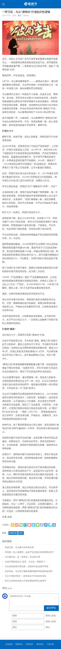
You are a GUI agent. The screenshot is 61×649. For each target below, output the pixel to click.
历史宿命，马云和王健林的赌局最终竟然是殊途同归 (29, 571)
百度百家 (50, 644)
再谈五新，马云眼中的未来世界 (19, 547)
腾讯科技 (40, 644)
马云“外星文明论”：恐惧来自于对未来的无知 (25, 576)
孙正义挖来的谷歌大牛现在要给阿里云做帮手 (25, 581)
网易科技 (19, 644)
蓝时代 (30, 4)
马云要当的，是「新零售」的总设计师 (22, 557)
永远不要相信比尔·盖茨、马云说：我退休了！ (26, 562)
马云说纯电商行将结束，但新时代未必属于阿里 (26, 566)
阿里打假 (13, 533)
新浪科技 (29, 644)
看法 (19, 15)
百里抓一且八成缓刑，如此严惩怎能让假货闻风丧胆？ (30, 552)
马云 (21, 533)
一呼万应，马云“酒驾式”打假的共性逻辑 (26, 11)
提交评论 (51, 608)
